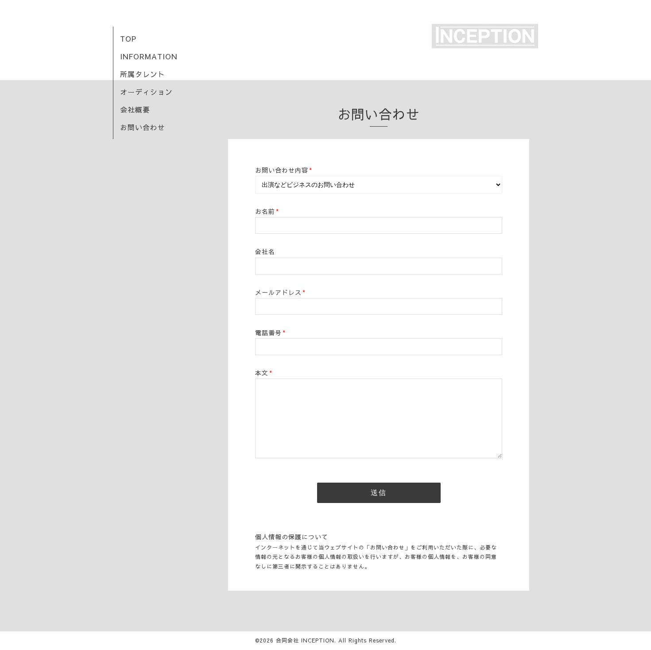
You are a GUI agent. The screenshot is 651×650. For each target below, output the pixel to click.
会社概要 (135, 109)
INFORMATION (148, 56)
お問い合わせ (142, 127)
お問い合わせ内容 (283, 170)
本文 (263, 372)
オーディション (146, 92)
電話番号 (270, 332)
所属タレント (142, 74)
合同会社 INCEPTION (305, 640)
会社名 (265, 251)
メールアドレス (280, 292)
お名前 (267, 211)
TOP (128, 38)
